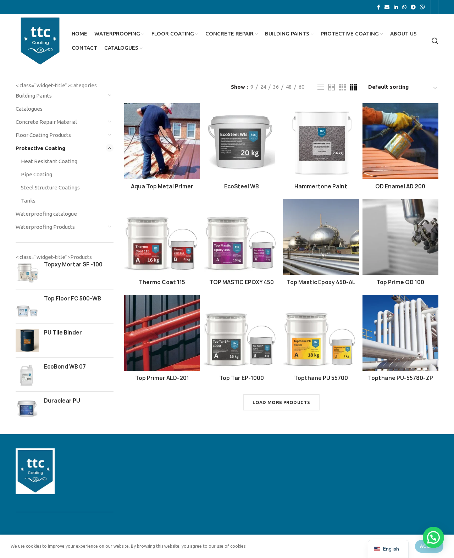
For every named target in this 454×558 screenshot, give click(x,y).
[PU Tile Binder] (27, 340)
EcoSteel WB (241, 186)
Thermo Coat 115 (162, 282)
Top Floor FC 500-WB (72, 298)
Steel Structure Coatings (50, 187)
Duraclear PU (62, 400)
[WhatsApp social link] (404, 7)
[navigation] (388, 549)
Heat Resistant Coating (49, 161)
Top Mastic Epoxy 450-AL (321, 282)
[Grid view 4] (353, 87)
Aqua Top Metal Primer (162, 186)
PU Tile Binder (63, 332)
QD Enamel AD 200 (400, 186)
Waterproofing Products (45, 227)
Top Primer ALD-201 (162, 378)
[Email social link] (387, 7)
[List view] (320, 87)
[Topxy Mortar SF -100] (27, 272)
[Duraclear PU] (27, 408)
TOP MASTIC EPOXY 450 (241, 282)
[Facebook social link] (378, 7)
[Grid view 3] (342, 87)
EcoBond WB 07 (65, 366)
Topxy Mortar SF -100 (73, 264)
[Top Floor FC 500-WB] (27, 306)
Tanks (28, 201)
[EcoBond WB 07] (27, 374)
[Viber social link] (422, 7)
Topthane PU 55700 (321, 378)
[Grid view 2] (331, 87)
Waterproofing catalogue (46, 214)
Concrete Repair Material (46, 122)
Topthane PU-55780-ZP (400, 378)
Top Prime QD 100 (400, 282)
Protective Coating (40, 148)
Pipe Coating (36, 174)
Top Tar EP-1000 (241, 378)
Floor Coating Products (43, 135)
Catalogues (29, 109)
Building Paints (34, 96)
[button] (433, 537)
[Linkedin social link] (396, 7)
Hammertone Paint (320, 186)
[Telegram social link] (413, 7)
